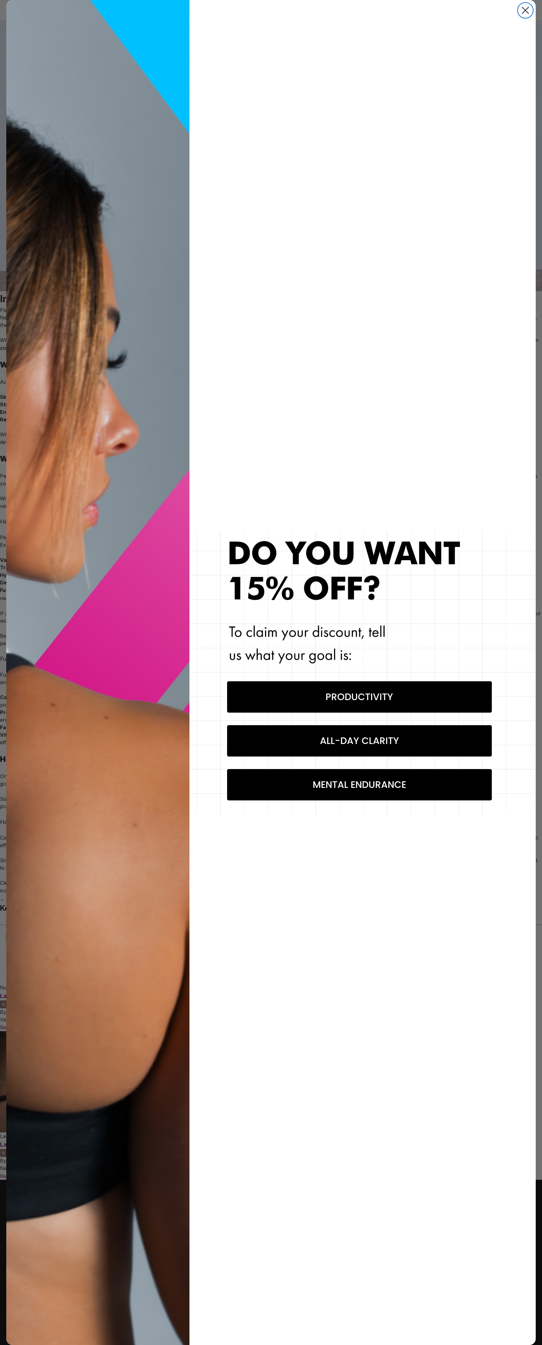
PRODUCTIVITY (359, 697)
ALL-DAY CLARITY (359, 740)
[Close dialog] (525, 10)
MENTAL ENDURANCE (359, 784)
